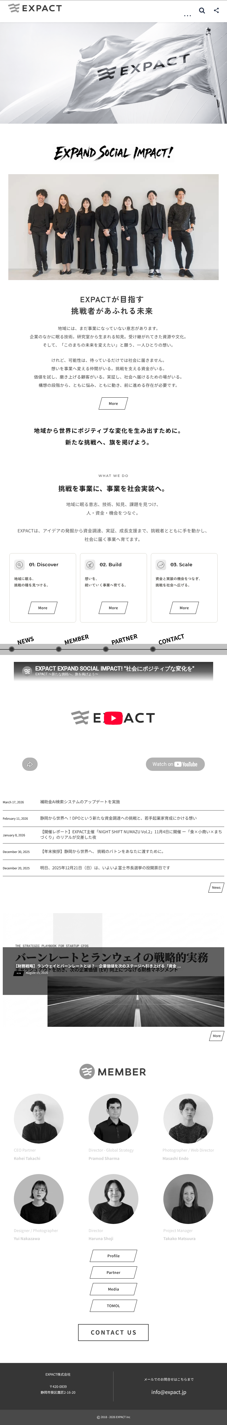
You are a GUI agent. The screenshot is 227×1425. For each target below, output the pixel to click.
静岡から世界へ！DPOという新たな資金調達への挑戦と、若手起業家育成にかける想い (118, 818)
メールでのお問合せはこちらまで (169, 1379)
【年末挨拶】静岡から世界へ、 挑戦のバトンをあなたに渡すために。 (103, 851)
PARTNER (124, 639)
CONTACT (171, 639)
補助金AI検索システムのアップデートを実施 (80, 802)
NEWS (25, 640)
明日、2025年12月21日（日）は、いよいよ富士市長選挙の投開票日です (105, 868)
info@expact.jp (169, 1392)
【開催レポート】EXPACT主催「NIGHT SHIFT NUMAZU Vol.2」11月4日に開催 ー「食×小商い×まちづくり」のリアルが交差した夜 (131, 834)
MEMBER (76, 639)
